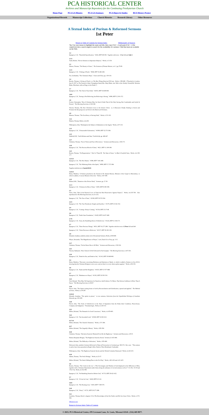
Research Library (125, 17)
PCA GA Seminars (96, 13)
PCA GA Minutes (75, 13)
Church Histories (105, 17)
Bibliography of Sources (126, 43)
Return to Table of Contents (83, 405)
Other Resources (145, 17)
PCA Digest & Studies (118, 13)
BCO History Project (142, 13)
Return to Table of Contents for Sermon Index (91, 43)
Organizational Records (57, 17)
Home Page (57, 13)
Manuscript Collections (82, 17)
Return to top (74, 401)
